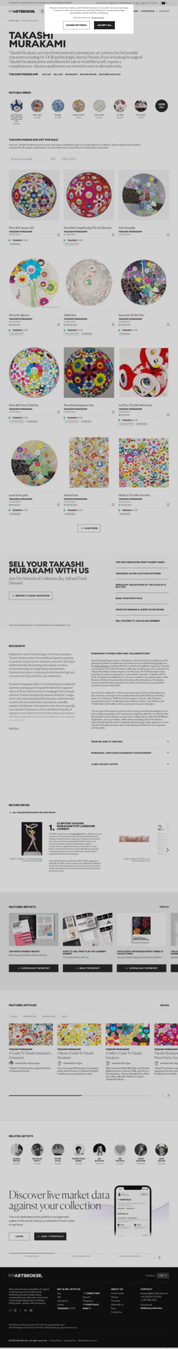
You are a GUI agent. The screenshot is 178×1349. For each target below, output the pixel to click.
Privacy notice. (98, 17)
